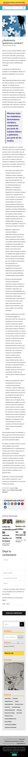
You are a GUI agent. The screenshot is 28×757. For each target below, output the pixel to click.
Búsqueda (15, 698)
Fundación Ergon (16, 707)
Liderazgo (19, 710)
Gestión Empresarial (10, 710)
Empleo (17, 701)
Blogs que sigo (9, 653)
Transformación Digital (10, 724)
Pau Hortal (19, 713)
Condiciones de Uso (9, 741)
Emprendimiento (9, 704)
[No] (26, 751)
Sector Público (8, 721)
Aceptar (14, 754)
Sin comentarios (5, 545)
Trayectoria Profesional (10, 727)
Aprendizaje (8, 698)
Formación (7, 707)
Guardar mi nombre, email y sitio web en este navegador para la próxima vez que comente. (13, 591)
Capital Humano (9, 701)
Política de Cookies (19, 741)
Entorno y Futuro (14, 490)
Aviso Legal (22, 739)
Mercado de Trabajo (10, 713)
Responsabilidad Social (10, 718)
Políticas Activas (9, 715)
